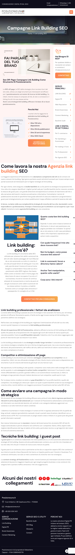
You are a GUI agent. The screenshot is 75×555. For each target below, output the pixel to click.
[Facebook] (67, 551)
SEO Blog (29, 525)
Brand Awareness (8, 531)
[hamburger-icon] (71, 12)
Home (30, 34)
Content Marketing (8, 535)
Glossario (29, 529)
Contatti (29, 533)
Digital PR (5, 527)
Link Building (6, 523)
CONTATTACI (63, 75)
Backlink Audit (31, 521)
